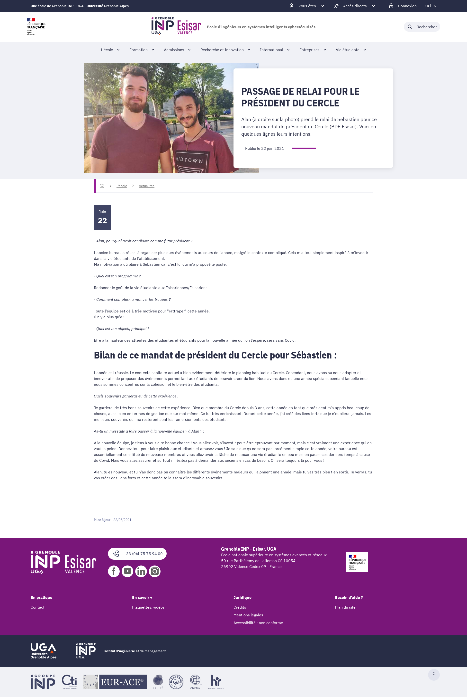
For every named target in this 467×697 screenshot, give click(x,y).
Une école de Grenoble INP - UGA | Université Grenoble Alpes (80, 6)
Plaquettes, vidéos (148, 607)
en (433, 5)
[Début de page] (436, 675)
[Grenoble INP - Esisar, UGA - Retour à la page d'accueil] (176, 27)
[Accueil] (102, 186)
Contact (38, 607)
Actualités (146, 186)
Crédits (240, 607)
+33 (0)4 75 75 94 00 (143, 553)
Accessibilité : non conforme (258, 622)
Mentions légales (248, 614)
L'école (122, 186)
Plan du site (345, 607)
